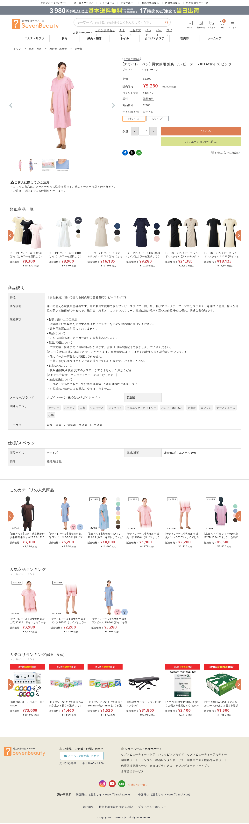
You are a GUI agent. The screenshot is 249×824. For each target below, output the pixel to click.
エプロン (206, 407)
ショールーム (107, 3)
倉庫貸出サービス (132, 771)
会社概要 (88, 806)
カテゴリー (17, 425)
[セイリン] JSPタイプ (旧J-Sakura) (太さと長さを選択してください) (66, 706)
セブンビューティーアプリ (192, 765)
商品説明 (15, 306)
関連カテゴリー (20, 406)
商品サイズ (17, 452)
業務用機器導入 (150, 3)
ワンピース (97, 407)
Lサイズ (158, 118)
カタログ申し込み (161, 765)
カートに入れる (201, 131)
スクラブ (69, 407)
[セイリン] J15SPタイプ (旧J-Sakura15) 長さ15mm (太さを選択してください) (105, 706)
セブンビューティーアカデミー (207, 754)
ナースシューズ (226, 407)
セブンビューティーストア (138, 754)
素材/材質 (133, 452)
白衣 (82, 407)
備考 (13, 461)
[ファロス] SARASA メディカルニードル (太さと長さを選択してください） (221, 706)
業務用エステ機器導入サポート (207, 760)
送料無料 (148, 98)
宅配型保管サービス (197, 3)
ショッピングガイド (171, 754)
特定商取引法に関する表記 (116, 806)
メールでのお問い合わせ (83, 755)
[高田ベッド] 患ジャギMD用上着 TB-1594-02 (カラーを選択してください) (221, 537)
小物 (51, 415)
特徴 (13, 297)
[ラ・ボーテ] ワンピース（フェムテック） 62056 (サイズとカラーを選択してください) (105, 256)
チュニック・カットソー (141, 407)
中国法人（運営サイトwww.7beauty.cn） (165, 794)
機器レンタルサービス (169, 760)
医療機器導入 (172, 3)
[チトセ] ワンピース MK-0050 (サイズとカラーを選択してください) (143, 256)
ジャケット (115, 407)
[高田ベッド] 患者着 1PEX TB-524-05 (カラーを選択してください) (105, 537)
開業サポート (128, 3)
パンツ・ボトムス (172, 407)
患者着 (192, 407)
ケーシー (53, 407)
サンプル (147, 760)
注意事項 (15, 319)
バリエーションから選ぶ (201, 141)
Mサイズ (133, 118)
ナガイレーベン (150, 69)
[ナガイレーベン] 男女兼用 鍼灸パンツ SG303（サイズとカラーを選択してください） (182, 537)
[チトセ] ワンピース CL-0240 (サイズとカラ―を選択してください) (26, 256)
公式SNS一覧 (136, 784)
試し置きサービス (84, 3)
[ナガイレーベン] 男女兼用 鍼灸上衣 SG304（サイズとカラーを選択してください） (143, 537)
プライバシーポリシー (152, 806)
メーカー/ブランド (22, 397)
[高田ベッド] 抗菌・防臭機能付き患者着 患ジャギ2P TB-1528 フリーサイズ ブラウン (27, 537)
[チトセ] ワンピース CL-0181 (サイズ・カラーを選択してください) (65, 256)
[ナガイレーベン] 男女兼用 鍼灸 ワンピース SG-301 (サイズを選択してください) (65, 537)
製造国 (131, 397)
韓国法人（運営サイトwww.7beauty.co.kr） (104, 794)
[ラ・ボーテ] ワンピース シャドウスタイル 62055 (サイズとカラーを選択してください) (221, 256)
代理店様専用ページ (134, 765)
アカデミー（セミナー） (54, 3)
